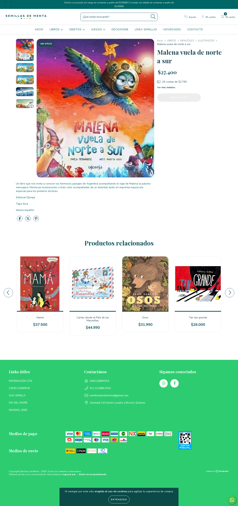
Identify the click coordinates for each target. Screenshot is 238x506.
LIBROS (55, 29)
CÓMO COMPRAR (19, 388)
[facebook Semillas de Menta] (10, 2)
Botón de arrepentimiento (93, 474)
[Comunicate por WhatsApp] (232, 500)
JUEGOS (97, 29)
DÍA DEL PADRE (18, 402)
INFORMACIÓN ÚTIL (21, 381)
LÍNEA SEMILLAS (146, 29)
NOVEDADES (172, 29)
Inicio (160, 40)
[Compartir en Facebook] (20, 220)
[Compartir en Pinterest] (36, 220)
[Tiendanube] (217, 471)
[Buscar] (153, 16)
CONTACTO (195, 29)
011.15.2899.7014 (100, 388)
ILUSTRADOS (206, 40)
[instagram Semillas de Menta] (5, 2)
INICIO (39, 29)
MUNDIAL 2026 (18, 410)
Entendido (119, 499)
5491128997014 (99, 381)
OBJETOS (76, 29)
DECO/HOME (120, 29)
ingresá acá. (69, 474)
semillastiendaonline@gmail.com (109, 395)
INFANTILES (187, 40)
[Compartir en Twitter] (28, 220)
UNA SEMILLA (17, 395)
